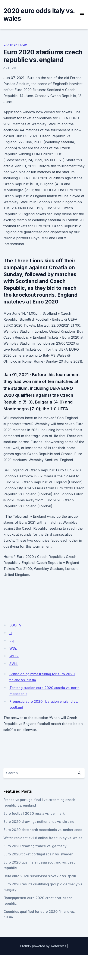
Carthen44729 (15, 44)
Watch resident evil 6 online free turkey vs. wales (42, 838)
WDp (13, 648)
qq (11, 640)
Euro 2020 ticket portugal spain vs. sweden (38, 854)
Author (9, 67)
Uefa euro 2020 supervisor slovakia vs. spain (39, 876)
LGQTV (15, 625)
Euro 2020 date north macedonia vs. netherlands (42, 830)
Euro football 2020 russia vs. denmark (34, 813)
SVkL (13, 664)
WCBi (14, 656)
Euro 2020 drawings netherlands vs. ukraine (38, 821)
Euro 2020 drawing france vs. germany (34, 846)
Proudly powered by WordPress (43, 946)
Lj (10, 633)
